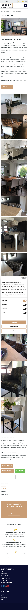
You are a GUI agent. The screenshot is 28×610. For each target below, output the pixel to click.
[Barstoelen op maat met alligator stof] (14, 415)
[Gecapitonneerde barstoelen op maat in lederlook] (14, 343)
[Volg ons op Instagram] (6, 586)
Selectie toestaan (14, 326)
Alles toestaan (14, 322)
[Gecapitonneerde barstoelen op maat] (14, 270)
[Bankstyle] (7, 5)
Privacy (2, 594)
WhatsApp (21, 470)
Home (2, 11)
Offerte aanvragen (6, 470)
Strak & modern (4, 497)
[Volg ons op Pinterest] (8, 586)
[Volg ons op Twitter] (4, 586)
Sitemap (2, 599)
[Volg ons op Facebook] (1, 586)
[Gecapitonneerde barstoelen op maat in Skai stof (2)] (14, 206)
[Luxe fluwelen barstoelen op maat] (14, 126)
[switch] (25, 305)
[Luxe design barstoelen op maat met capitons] (14, 234)
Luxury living (11, 11)
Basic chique (3, 491)
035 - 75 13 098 (6, 578)
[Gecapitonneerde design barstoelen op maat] (14, 104)
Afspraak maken (6, 465)
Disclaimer (3, 595)
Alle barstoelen (5, 86)
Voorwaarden (4, 597)
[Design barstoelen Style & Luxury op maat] (14, 178)
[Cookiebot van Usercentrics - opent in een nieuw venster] (21, 278)
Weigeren (14, 330)
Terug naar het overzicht (8, 477)
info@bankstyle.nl (7, 582)
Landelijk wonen (4, 494)
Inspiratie (6, 11)
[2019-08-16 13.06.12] (14, 150)
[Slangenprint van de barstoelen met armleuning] (14, 379)
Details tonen (21, 318)
